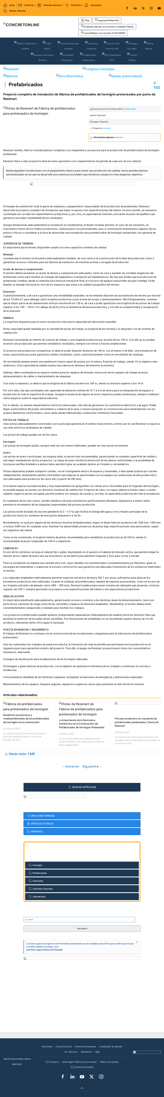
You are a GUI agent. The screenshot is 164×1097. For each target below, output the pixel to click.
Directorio (76, 5)
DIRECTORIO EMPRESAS (43, 815)
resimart (107, 128)
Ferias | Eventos (64, 1046)
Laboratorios (39, 896)
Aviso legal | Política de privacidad (79, 1061)
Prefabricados (88, 60)
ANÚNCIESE (36, 831)
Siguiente (91, 766)
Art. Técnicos (70, 1051)
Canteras (68, 48)
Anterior (72, 766)
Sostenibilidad (118, 33)
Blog (87, 20)
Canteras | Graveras (43, 888)
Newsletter (86, 1051)
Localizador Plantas (124, 26)
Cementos (91, 48)
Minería (148, 48)
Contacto (29, 5)
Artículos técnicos (52, 5)
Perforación (67, 60)
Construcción (112, 48)
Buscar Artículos (17, 10)
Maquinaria (113, 20)
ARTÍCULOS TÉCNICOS (42, 823)
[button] (137, 942)
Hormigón (132, 48)
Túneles (132, 60)
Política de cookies (109, 1061)
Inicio (12, 5)
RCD (112, 60)
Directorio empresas (85, 1046)
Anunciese (96, 5)
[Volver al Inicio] (40, 27)
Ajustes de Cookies (84, 1067)
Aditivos (25, 48)
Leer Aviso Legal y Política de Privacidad (44, 950)
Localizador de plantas (110, 1046)
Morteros (42, 60)
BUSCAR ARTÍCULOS (84, 787)
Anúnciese (47, 1046)
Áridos (47, 48)
